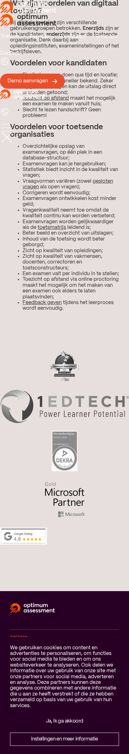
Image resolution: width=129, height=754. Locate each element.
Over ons (107, 36)
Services (40, 36)
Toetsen (9, 36)
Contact (9, 53)
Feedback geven (42, 302)
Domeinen (73, 36)
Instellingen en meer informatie (64, 739)
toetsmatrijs (52, 227)
